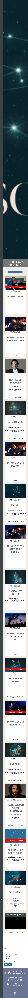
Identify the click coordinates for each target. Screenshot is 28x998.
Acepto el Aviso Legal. (11, 961)
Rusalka (15, 763)
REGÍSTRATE (8, 964)
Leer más (11, 287)
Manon (15, 505)
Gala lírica (15, 892)
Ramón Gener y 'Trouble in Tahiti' (15, 636)
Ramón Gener (15, 296)
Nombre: (5, 935)
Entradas (19, 287)
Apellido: (5, 942)
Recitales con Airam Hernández (15, 807)
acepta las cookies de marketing (17, 914)
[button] (15, 906)
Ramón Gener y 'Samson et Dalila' (15, 549)
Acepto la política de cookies (12, 958)
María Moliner (15, 421)
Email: (5, 948)
